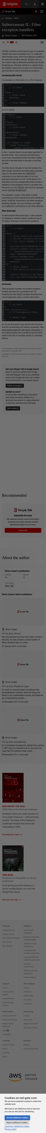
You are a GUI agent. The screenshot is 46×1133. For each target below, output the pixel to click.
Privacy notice (11, 1129)
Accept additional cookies (17, 1118)
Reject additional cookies (17, 1122)
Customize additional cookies (17, 1126)
